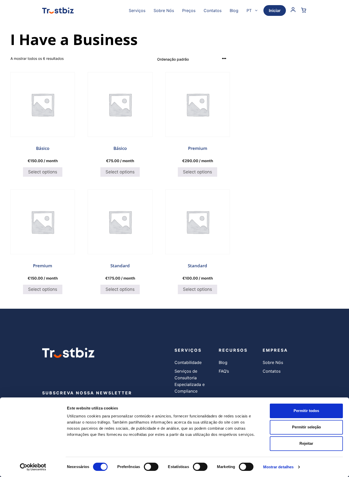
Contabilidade (188, 362)
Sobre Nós (164, 10)
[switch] (151, 467)
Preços (188, 10)
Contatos (213, 10)
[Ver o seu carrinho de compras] (303, 10)
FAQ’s (224, 371)
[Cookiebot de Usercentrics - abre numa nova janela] (33, 467)
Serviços (137, 10)
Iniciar (275, 10)
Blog (234, 10)
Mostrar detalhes (278, 467)
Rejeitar (306, 443)
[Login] (293, 10)
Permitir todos (306, 410)
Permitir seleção (306, 427)
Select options (42, 171)
